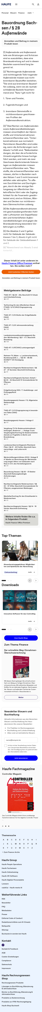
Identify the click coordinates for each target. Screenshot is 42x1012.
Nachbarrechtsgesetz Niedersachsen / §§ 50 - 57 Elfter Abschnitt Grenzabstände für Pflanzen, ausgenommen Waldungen (21, 486)
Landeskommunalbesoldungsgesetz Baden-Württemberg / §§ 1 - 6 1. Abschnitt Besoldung (20, 337)
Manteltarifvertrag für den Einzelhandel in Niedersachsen (20, 497)
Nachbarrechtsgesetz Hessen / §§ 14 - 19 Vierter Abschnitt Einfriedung (20, 507)
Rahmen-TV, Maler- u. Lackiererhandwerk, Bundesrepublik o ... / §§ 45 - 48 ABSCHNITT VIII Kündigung (21, 357)
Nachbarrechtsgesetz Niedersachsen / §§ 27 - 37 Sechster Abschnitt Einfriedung (20, 369)
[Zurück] (30, 580)
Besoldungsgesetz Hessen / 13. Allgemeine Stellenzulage (21, 401)
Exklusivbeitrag (11, 572)
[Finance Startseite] (7, 4)
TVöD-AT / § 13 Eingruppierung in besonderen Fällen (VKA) (21, 411)
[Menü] (16, 4)
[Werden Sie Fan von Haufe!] (3, 945)
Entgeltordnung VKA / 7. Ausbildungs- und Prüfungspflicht (20, 391)
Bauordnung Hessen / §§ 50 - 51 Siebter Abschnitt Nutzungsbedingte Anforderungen (19, 474)
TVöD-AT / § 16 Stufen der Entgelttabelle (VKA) (20, 316)
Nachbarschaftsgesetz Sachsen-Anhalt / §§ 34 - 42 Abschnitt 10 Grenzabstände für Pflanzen (21, 380)
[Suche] (33, 4)
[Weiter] (36, 580)
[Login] (38, 4)
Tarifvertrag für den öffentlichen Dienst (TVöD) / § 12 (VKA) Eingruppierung (19, 306)
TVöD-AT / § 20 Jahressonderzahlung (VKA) (18, 326)
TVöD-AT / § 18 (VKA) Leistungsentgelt (19, 347)
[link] (5, 12)
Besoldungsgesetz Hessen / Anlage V (18, 420)
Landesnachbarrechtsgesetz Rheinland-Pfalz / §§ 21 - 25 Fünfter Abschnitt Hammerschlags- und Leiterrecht (20, 447)
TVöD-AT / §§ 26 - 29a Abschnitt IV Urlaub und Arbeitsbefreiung (21, 296)
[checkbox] (5, 745)
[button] (21, 272)
